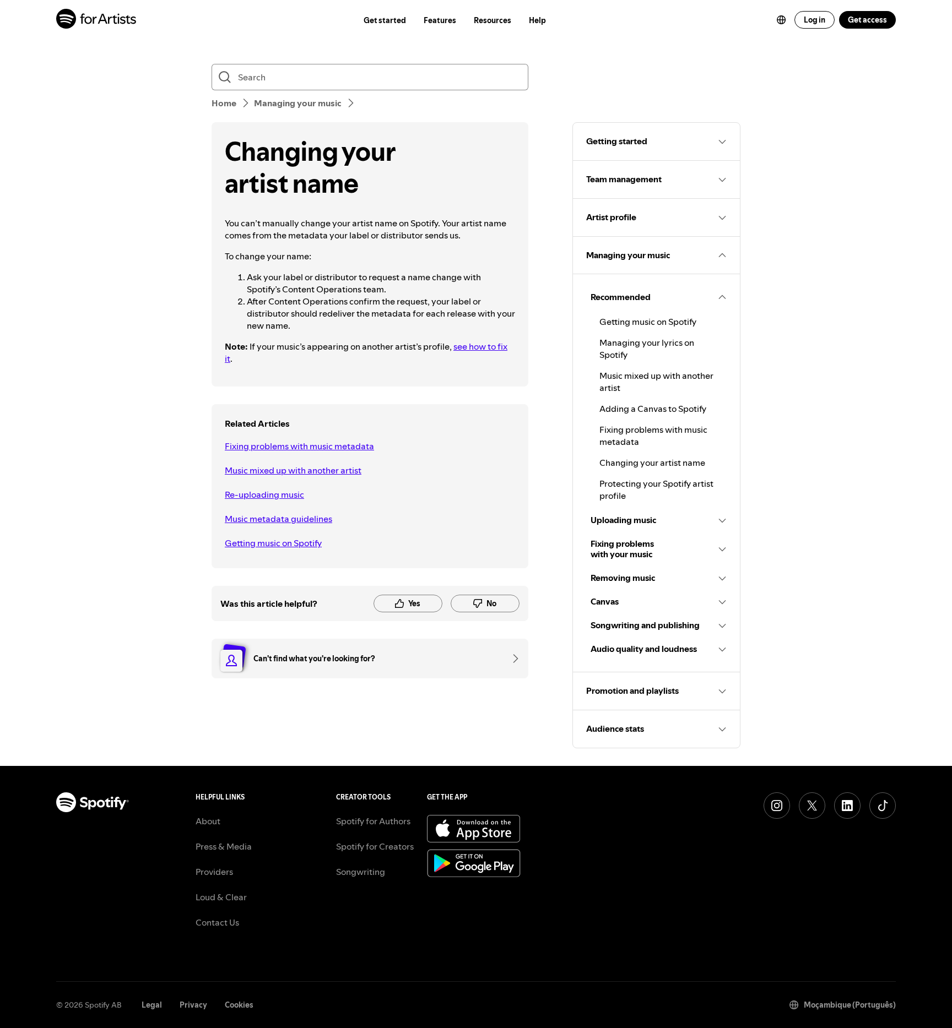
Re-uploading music (264, 494)
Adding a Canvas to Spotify (652, 409)
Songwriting (360, 872)
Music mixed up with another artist (293, 470)
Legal (152, 1004)
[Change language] (781, 20)
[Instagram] (777, 805)
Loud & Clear (221, 897)
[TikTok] (882, 805)
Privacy (193, 1004)
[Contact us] (512, 658)
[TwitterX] (812, 805)
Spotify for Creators (375, 846)
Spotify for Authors (373, 821)
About (208, 821)
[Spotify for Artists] (96, 20)
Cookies (239, 1004)
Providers (214, 872)
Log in (814, 19)
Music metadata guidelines (278, 519)
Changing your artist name (652, 462)
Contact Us (217, 922)
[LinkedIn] (847, 805)
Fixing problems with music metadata (299, 446)
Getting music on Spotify (273, 543)
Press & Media (224, 846)
